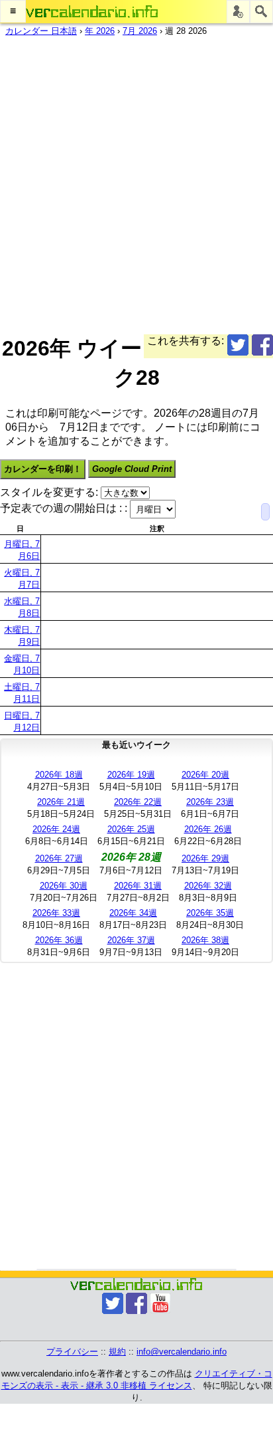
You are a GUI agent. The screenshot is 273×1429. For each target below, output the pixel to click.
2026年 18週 (59, 775)
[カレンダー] (92, 11)
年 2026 (100, 31)
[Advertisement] (136, 183)
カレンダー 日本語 (41, 31)
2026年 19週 (131, 775)
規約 (117, 1352)
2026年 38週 (205, 940)
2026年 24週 (56, 829)
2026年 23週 (210, 802)
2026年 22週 (138, 802)
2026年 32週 (208, 886)
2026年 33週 (56, 913)
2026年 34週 (133, 913)
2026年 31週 (138, 886)
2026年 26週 (208, 829)
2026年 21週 (61, 802)
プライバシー (72, 1352)
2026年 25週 (131, 829)
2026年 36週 (59, 940)
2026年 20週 (205, 775)
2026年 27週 (59, 858)
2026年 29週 (205, 858)
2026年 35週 (210, 913)
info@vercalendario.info (181, 1352)
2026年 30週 (63, 886)
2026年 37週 (131, 940)
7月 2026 (140, 31)
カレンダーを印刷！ (43, 469)
